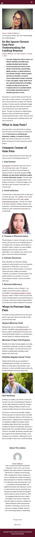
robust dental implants (22, 329)
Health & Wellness (7, 54)
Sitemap (21, 533)
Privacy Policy (15, 533)
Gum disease (6, 166)
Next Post (17, 525)
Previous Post (17, 520)
